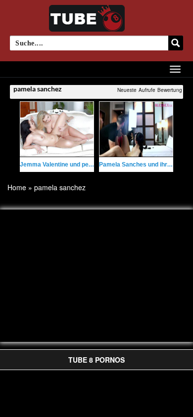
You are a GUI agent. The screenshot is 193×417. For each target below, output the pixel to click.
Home (16, 187)
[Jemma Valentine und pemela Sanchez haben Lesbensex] (57, 129)
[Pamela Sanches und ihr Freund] (136, 129)
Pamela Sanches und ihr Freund (144, 164)
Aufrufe (147, 89)
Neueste (127, 89)
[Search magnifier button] (175, 43)
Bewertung (169, 89)
